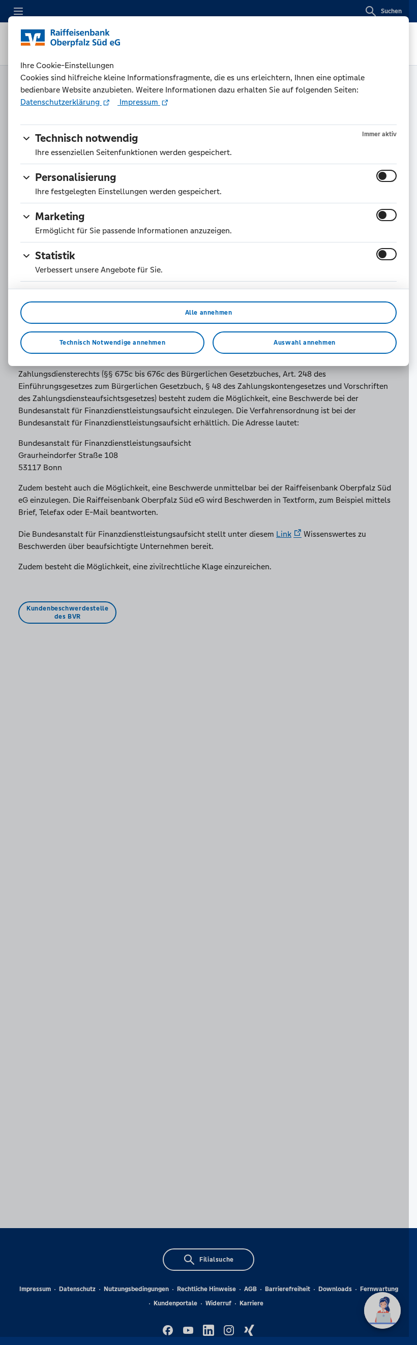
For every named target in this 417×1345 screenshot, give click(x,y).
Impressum (138, 102)
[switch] (386, 176)
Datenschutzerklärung (61, 102)
